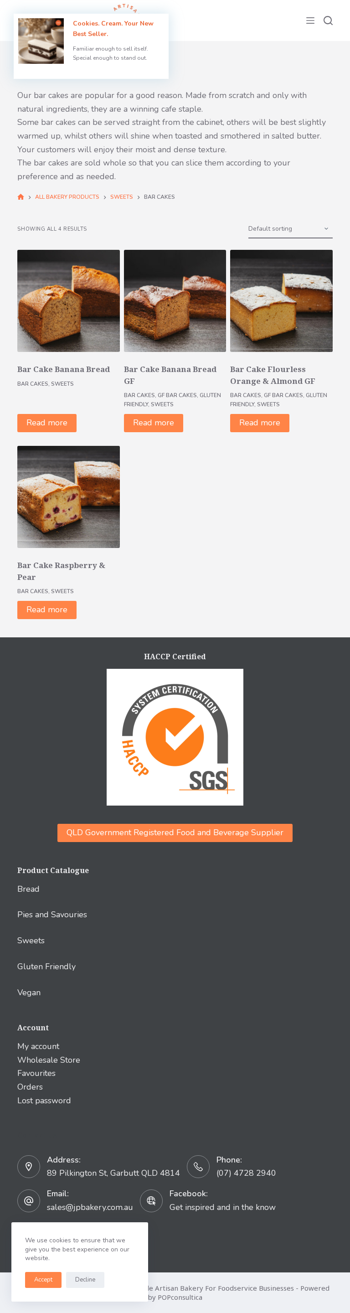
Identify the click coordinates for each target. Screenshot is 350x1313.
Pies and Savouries (52, 914)
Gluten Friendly (46, 966)
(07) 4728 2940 (246, 1173)
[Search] (328, 20)
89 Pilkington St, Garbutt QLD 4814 (113, 1173)
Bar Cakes (32, 384)
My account (38, 1046)
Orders (30, 1086)
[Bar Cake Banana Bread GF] (175, 301)
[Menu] (310, 20)
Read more (46, 422)
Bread (28, 889)
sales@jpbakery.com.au (90, 1207)
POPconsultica (180, 1297)
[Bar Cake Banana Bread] (68, 301)
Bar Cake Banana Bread (63, 369)
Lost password (44, 1100)
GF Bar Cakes (177, 395)
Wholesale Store (48, 1060)
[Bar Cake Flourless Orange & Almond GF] (281, 301)
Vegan (29, 992)
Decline (85, 1280)
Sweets (62, 384)
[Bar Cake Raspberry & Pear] (68, 497)
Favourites (36, 1073)
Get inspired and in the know (223, 1207)
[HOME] (20, 197)
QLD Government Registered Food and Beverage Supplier (175, 832)
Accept (43, 1280)
